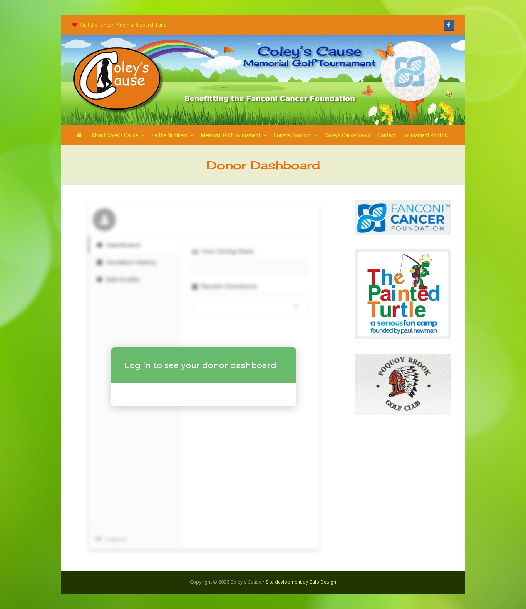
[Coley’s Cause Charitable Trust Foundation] (118, 79)
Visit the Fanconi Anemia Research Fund (123, 25)
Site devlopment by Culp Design (301, 582)
